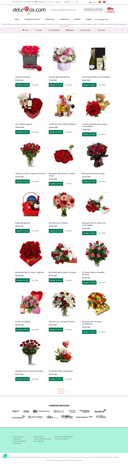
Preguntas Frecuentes (30, 457)
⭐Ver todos (101, 30)
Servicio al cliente (46, 457)
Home (17, 19)
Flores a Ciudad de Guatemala (19, 442)
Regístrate (58, 2)
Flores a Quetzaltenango (63, 437)
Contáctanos (64, 19)
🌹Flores (25, 30)
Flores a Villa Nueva (61, 439)
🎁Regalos (70, 30)
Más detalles (35, 85)
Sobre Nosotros (15, 457)
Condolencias (85, 30)
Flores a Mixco (38, 437)
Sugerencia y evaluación (92, 457)
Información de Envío (32, 19)
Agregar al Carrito (22, 85)
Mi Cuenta (50, 2)
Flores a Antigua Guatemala (18, 438)
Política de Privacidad (111, 457)
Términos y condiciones (73, 457)
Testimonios (49, 19)
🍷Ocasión (38, 30)
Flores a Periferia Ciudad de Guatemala (42, 440)
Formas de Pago (76, 460)
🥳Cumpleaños (54, 30)
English (88, 19)
